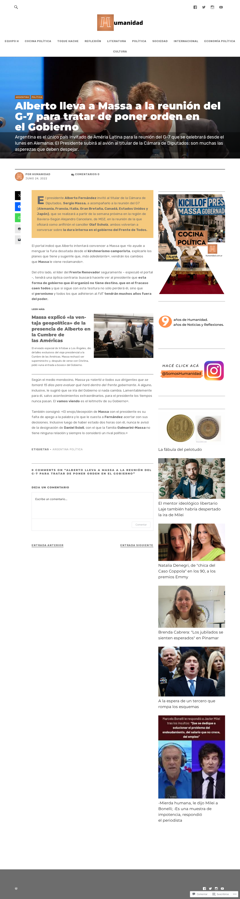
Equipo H (12, 41)
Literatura (116, 41)
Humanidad (41, 174)
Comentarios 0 (87, 174)
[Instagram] (212, 7)
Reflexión (93, 41)
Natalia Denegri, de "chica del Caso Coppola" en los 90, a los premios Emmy (187, 571)
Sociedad (160, 41)
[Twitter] (204, 7)
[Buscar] (16, 7)
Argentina (22, 97)
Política (139, 41)
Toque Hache (68, 41)
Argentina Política (68, 449)
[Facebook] (195, 7)
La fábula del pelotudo (180, 449)
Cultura (120, 51)
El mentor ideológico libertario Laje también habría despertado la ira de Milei (189, 509)
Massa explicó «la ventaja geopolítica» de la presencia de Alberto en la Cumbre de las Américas (61, 328)
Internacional (186, 41)
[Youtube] (221, 7)
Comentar (141, 524)
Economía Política (219, 41)
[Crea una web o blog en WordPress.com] (16, 888)
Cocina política (38, 41)
